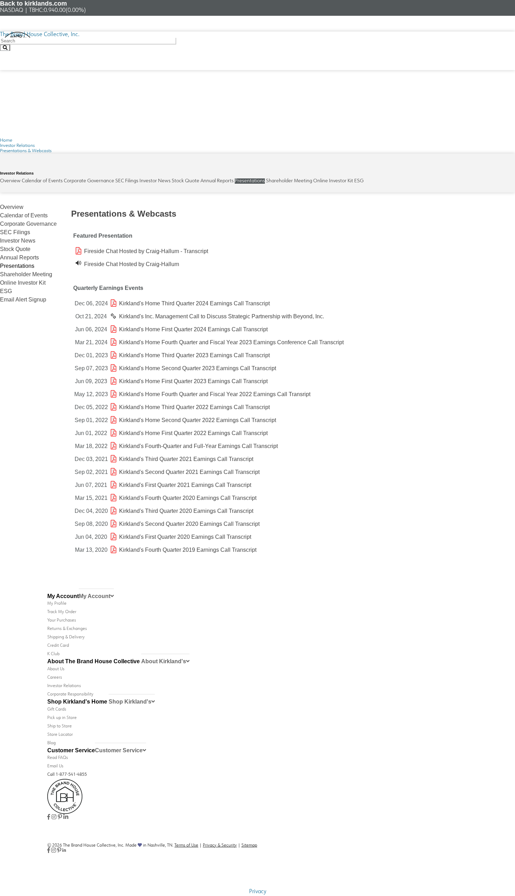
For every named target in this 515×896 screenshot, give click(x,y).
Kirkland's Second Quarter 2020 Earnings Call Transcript (189, 524)
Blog (51, 743)
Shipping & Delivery (66, 637)
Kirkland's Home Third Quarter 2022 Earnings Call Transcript (194, 407)
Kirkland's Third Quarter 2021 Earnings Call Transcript (186, 459)
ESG (359, 181)
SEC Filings (126, 181)
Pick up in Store (62, 718)
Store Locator (60, 735)
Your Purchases (61, 620)
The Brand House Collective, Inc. (40, 35)
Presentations (250, 181)
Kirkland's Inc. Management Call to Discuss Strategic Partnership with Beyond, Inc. (221, 316)
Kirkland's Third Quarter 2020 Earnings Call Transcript (186, 511)
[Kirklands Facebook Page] (48, 817)
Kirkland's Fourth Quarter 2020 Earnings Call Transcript (187, 498)
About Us (55, 669)
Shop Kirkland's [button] (130, 702)
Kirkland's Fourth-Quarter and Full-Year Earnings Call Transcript (198, 446)
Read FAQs (57, 758)
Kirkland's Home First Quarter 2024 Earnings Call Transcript (193, 329)
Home (6, 140)
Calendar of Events (42, 181)
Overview (10, 181)
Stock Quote (185, 181)
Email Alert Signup (23, 300)
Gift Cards (56, 709)
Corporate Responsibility (70, 694)
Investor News (155, 181)
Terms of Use (186, 845)
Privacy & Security (220, 845)
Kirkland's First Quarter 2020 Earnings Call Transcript (185, 537)
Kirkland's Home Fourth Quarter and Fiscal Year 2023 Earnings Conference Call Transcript (231, 342)
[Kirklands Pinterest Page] (60, 817)
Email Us (55, 766)
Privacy (257, 892)
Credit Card (58, 646)
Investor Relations (17, 145)
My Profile (57, 604)
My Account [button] (94, 596)
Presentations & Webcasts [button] (26, 151)
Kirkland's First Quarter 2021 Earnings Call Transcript (185, 485)
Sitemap (249, 845)
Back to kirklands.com (33, 3)
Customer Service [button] (119, 750)
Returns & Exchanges (67, 629)
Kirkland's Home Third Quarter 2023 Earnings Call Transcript (194, 355)
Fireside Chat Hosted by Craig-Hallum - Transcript (146, 251)
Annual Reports (217, 181)
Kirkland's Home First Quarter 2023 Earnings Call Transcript (193, 381)
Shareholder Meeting (289, 181)
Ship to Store (59, 726)
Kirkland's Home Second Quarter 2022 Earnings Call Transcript (197, 420)
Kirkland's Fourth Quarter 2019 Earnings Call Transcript (187, 550)
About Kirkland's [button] (163, 661)
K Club (53, 654)
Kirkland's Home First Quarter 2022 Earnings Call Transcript (193, 433)
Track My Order (61, 612)
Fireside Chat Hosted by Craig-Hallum (131, 264)
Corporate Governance (89, 181)
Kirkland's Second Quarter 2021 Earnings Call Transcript (189, 472)
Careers (54, 678)
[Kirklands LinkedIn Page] (65, 817)
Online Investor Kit (333, 181)
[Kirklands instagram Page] (54, 817)
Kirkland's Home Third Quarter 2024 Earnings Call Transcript (194, 303)
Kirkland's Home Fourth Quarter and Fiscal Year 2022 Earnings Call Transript (214, 394)
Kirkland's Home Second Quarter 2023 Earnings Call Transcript (197, 368)
